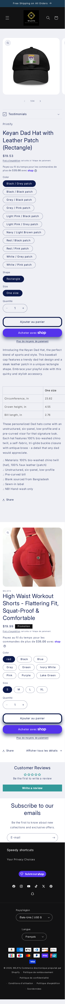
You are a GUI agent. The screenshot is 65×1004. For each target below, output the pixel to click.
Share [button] (10, 499)
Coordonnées (34, 989)
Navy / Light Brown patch (24, 232)
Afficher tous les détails (42, 750)
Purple (26, 675)
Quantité (7, 301)
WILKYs (17, 968)
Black (24, 659)
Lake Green (48, 675)
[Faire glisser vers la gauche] (24, 101)
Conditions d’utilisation (20, 983)
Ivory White (48, 667)
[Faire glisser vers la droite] (40, 101)
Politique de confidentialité (34, 978)
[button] (7, 18)
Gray (10, 667)
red (9, 659)
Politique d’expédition (48, 983)
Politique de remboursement (38, 972)
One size (13, 293)
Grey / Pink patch (18, 207)
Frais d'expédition (11, 160)
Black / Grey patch (19, 183)
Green (26, 667)
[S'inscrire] (54, 837)
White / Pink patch (19, 264)
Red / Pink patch (18, 248)
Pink (9, 675)
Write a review (32, 788)
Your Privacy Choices (21, 859)
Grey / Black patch (19, 199)
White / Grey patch (19, 256)
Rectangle (13, 278)
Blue (40, 659)
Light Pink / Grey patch (22, 224)
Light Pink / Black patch (23, 216)
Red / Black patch (19, 240)
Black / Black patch (20, 191)
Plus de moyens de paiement (32, 341)
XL (42, 689)
